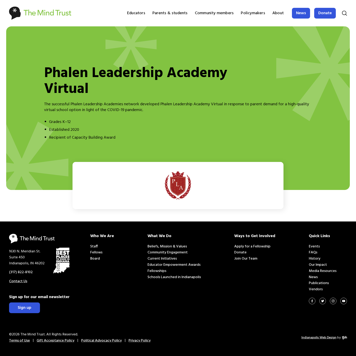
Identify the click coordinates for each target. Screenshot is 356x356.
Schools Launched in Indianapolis (174, 277)
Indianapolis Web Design (318, 337)
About (278, 13)
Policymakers (253, 13)
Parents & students (170, 13)
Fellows (96, 252)
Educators (136, 13)
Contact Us (18, 281)
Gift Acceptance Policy (55, 341)
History (314, 259)
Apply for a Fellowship (252, 246)
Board (95, 259)
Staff (94, 246)
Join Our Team (245, 259)
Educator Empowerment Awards (174, 265)
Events (314, 246)
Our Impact (318, 265)
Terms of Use (19, 341)
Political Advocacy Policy (101, 341)
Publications (319, 283)
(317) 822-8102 (21, 272)
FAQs (313, 252)
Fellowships (157, 271)
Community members (214, 13)
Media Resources (322, 271)
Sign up (24, 307)
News (301, 13)
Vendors (316, 289)
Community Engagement (168, 252)
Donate (325, 13)
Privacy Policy (140, 341)
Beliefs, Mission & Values (167, 246)
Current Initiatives (162, 259)
